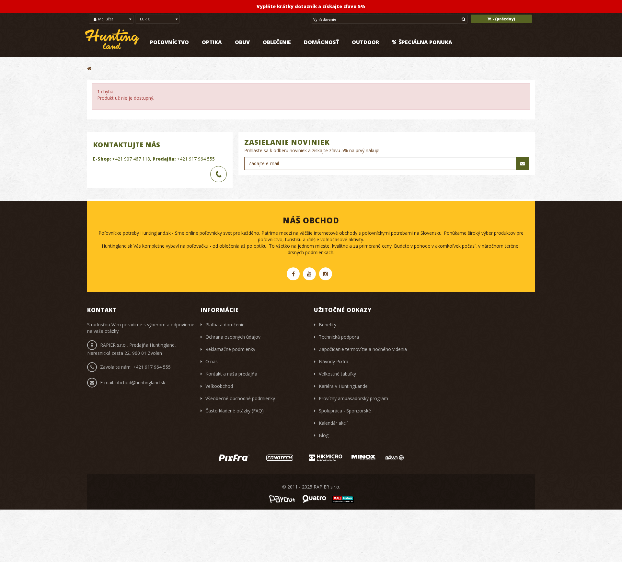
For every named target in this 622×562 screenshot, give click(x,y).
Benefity (327, 324)
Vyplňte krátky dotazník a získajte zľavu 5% (311, 6)
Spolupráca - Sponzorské (345, 411)
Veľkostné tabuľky (337, 374)
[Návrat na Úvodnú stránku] (89, 68)
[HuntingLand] (112, 39)
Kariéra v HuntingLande (343, 386)
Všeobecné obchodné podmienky (240, 398)
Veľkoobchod (219, 386)
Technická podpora (339, 337)
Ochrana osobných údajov (232, 337)
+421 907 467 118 (131, 159)
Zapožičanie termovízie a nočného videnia (363, 349)
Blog (323, 435)
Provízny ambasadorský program (353, 398)
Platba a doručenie (225, 324)
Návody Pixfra (333, 361)
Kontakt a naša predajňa (231, 374)
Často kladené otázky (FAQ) (234, 411)
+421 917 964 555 (196, 159)
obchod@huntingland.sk (140, 382)
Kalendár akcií (333, 423)
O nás (211, 361)
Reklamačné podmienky (230, 349)
